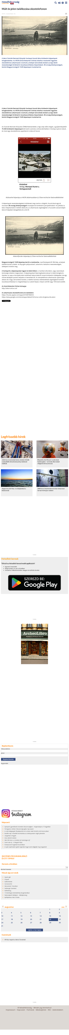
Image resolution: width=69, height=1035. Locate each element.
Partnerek (30, 1010)
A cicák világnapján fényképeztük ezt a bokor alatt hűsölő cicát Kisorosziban (26, 831)
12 (21, 916)
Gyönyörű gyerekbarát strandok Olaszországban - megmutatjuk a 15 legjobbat (27, 827)
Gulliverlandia (8, 881)
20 (31, 919)
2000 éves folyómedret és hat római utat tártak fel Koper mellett (51, 489)
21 (41, 919)
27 (31, 923)
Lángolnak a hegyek (10, 836)
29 (50, 923)
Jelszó (2, 753)
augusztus (9, 907)
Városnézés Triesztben (11, 886)
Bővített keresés (6, 869)
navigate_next (67, 867)
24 (2, 923)
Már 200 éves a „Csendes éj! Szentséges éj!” (17, 840)
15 (50, 916)
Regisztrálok (4, 763)
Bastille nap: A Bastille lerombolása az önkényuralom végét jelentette (24, 833)
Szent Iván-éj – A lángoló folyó (13, 842)
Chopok (6, 879)
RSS (49, 1010)
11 (12, 916)
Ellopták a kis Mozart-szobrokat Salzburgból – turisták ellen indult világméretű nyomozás (48, 461)
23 (60, 919)
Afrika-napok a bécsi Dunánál (15, 940)
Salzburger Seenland (10, 888)
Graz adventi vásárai (10, 838)
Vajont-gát (7, 877)
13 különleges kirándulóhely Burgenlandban (17, 893)
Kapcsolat (21, 1010)
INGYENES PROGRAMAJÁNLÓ (14, 856)
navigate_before (3, 906)
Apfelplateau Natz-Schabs (11, 897)
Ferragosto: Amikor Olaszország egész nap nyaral (18, 829)
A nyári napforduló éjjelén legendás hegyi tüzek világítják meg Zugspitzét (25, 847)
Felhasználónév (5, 749)
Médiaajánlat (41, 1010)
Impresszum (10, 1010)
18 (12, 919)
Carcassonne (8, 884)
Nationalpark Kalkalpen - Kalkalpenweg (15, 895)
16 (60, 916)
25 (12, 923)
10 (2, 916)
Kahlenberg (7, 890)
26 (21, 923)
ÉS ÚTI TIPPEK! (8, 858)
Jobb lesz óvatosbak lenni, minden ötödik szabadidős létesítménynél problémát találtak (15, 461)
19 (21, 919)
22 (50, 919)
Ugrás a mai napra (34, 930)
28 (41, 923)
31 (2, 926)
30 (60, 923)
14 (41, 916)
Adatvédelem (57, 1010)
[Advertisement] (34, 87)
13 (31, 916)
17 (2, 919)
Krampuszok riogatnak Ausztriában (14, 845)
